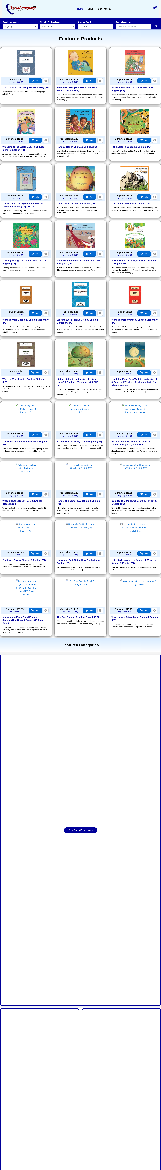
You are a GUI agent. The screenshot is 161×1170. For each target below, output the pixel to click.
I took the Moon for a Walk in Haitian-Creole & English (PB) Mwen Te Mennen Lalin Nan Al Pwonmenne (134, 382)
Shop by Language (10, 22)
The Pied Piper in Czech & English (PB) (78, 617)
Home (80, 9)
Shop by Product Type (49, 22)
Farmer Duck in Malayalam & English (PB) (79, 441)
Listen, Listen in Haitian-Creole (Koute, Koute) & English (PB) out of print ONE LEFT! (77, 382)
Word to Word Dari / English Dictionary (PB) (25, 87)
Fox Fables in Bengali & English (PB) (131, 147)
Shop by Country (85, 22)
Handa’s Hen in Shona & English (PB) (77, 147)
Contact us (104, 9)
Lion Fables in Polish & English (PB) (130, 203)
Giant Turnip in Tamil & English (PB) (76, 203)
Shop (91, 9)
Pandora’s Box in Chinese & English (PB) (24, 560)
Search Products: (123, 22)
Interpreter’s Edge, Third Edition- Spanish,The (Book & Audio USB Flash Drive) (23, 620)
